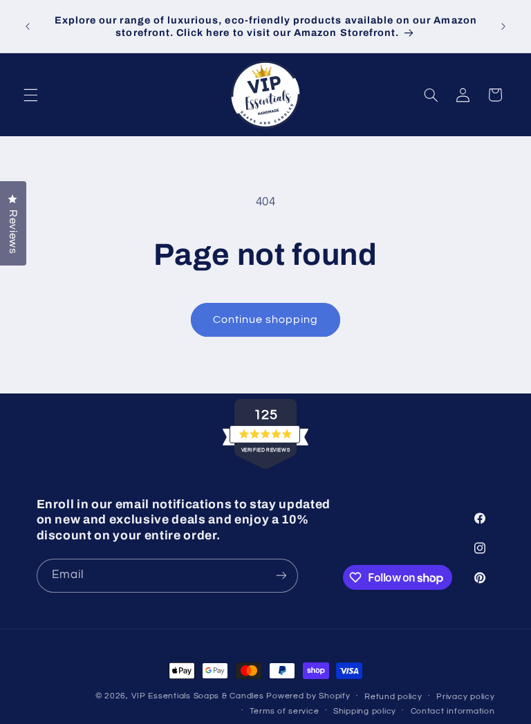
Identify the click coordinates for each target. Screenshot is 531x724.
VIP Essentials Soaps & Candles (197, 696)
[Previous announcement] (27, 26)
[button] (30, 95)
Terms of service (284, 711)
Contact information (453, 711)
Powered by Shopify (308, 696)
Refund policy (393, 696)
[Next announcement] (503, 26)
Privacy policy (465, 696)
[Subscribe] (281, 576)
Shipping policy (364, 711)
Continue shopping (266, 319)
